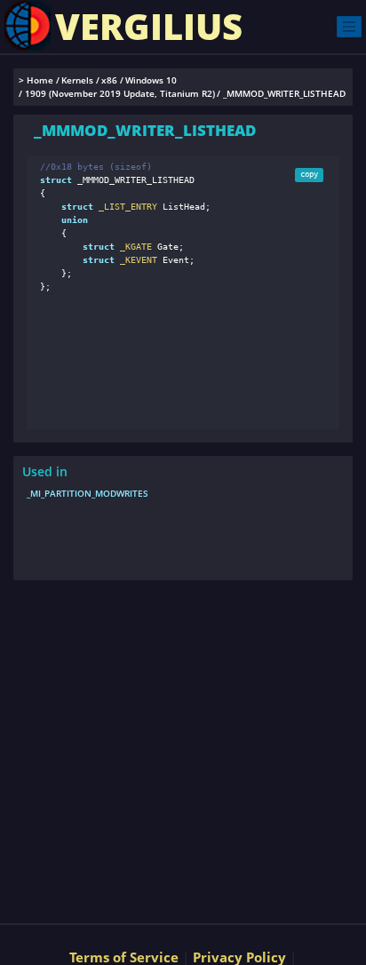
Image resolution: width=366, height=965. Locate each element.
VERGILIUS (149, 26)
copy (309, 174)
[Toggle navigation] (349, 26)
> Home (36, 80)
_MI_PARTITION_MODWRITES (87, 493)
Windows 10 (151, 80)
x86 (109, 80)
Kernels (77, 80)
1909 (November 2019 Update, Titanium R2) (120, 94)
